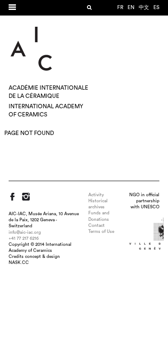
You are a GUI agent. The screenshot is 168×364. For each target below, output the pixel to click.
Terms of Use (101, 231)
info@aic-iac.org (25, 232)
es (156, 7)
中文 (144, 7)
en (131, 7)
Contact (96, 225)
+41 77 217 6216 (24, 238)
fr (120, 7)
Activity (96, 195)
